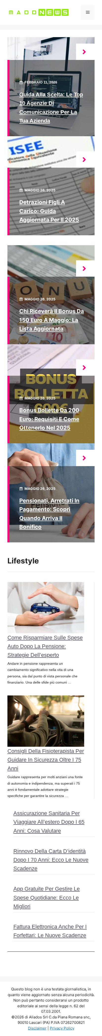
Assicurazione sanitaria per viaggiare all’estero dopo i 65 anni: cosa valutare (48, 822)
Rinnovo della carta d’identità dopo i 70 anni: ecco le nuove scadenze (50, 860)
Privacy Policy (62, 1028)
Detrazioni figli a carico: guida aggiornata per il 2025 (49, 211)
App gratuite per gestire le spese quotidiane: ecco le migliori (46, 897)
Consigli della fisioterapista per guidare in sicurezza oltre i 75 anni (45, 759)
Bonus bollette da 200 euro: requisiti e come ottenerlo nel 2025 (49, 419)
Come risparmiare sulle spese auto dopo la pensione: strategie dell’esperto (45, 646)
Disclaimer (37, 1028)
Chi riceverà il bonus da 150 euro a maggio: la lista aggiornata (51, 320)
